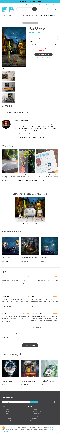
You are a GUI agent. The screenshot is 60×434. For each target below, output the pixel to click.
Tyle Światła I (44, 257)
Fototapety (16, 15)
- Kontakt (32, 420)
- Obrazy (7, 411)
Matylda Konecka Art (16, 20)
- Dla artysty (33, 418)
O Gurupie (34, 15)
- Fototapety (8, 413)
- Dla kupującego (34, 413)
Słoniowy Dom (25, 380)
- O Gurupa (8, 418)
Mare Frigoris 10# (6, 380)
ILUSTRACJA (8, 20)
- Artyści (7, 409)
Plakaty (22, 15)
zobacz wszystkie (30, 345)
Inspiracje (27, 15)
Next (40, 208)
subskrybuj (34, 402)
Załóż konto (55, 4)
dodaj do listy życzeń (43, 57)
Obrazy (10, 15)
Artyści (5, 15)
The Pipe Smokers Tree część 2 (29, 257)
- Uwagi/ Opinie (9, 420)
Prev (19, 208)
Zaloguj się (48, 4)
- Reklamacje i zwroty (35, 415)
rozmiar (31, 41)
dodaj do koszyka (43, 54)
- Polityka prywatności (36, 411)
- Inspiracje (8, 417)
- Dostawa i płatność (35, 417)
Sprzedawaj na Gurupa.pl (38, 4)
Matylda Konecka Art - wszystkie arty (30, 23)
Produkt (31, 35)
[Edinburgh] (14, 47)
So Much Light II (6, 257)
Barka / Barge (44, 380)
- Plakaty (7, 415)
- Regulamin (33, 409)
